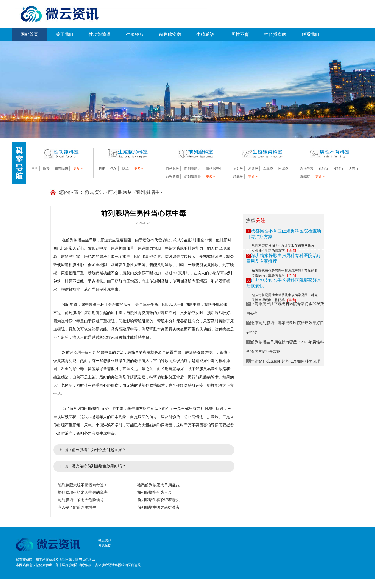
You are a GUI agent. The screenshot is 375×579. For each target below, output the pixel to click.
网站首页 (29, 34)
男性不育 (240, 34)
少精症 (339, 168)
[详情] (291, 251)
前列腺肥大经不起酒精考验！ (83, 485)
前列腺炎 (172, 168)
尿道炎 (253, 168)
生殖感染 (205, 34)
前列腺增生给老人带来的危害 (83, 492)
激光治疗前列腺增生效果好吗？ (99, 466)
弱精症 (305, 177)
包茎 (113, 168)
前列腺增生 (214, 168)
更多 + (78, 168)
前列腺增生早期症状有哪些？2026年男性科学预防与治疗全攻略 (285, 347)
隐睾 (125, 168)
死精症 (324, 168)
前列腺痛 (172, 177)
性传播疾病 (275, 34)
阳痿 (46, 168)
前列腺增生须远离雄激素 (158, 507)
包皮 (102, 168)
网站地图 (104, 546)
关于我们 (64, 34)
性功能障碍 (100, 34)
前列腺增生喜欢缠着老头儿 (160, 500)
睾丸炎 (268, 168)
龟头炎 (238, 168)
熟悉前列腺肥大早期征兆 (158, 485)
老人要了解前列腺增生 (77, 507)
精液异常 (307, 168)
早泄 (34, 168)
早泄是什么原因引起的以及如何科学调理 (283, 361)
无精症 (354, 168)
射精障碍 (61, 168)
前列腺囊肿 (192, 177)
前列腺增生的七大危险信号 (81, 500)
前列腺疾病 (170, 34)
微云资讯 (94, 192)
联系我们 (310, 34)
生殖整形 (135, 34)
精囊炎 (238, 177)
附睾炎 (283, 168)
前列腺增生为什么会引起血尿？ (99, 450)
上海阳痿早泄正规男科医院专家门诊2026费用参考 (285, 308)
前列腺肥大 (192, 168)
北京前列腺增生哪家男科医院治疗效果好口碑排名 (285, 328)
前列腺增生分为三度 (154, 492)
